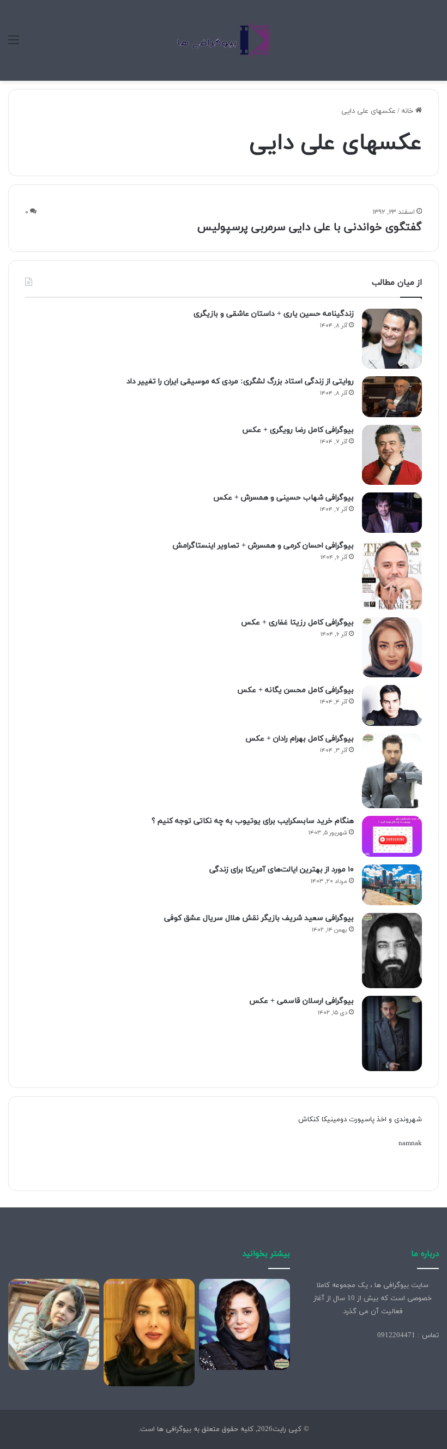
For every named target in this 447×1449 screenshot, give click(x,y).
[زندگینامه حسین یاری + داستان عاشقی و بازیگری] (392, 339)
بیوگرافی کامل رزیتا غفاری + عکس (297, 622)
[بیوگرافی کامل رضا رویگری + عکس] (392, 455)
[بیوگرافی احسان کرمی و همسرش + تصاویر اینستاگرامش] (392, 575)
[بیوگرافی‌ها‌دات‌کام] (223, 40)
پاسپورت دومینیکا (348, 1120)
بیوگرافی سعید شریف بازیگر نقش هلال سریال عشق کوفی (259, 918)
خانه (408, 111)
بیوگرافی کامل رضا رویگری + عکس (298, 430)
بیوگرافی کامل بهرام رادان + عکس (299, 738)
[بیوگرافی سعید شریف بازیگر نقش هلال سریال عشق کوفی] (392, 950)
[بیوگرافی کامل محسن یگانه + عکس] (392, 705)
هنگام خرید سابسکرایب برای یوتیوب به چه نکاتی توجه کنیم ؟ (253, 821)
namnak (410, 1144)
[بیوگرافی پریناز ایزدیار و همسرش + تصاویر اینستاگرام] (244, 1324)
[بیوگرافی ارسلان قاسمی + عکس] (392, 1034)
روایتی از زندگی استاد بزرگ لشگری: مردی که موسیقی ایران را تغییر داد (240, 381)
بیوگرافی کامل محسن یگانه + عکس (295, 690)
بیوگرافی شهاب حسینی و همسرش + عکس (283, 497)
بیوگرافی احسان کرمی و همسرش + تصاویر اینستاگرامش (263, 545)
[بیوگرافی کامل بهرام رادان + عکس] (392, 771)
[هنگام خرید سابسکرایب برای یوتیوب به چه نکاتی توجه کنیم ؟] (392, 836)
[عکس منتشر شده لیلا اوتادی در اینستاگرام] (149, 1332)
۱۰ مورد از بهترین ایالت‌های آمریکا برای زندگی (281, 869)
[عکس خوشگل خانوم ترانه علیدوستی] (53, 1324)
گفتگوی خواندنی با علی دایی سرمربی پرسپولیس (309, 227)
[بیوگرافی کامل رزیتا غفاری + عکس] (392, 647)
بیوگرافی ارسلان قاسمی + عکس (301, 1001)
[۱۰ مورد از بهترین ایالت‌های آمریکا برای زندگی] (392, 884)
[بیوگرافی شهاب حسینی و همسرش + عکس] (392, 512)
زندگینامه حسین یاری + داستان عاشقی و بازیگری (274, 314)
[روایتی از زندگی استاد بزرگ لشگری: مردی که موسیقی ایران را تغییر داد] (392, 396)
